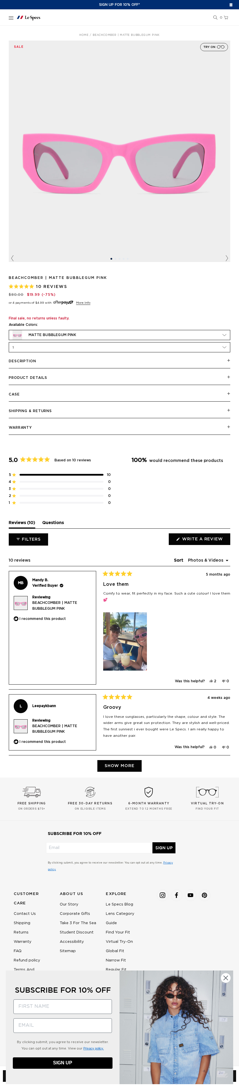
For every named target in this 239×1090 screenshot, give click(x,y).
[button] (215, 18)
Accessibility (72, 942)
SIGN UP (164, 847)
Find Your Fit (118, 932)
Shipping (22, 923)
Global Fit (115, 951)
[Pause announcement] (231, 4)
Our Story (69, 904)
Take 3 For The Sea (78, 923)
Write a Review (205, 541)
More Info (83, 302)
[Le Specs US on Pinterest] (204, 895)
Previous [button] (12, 258)
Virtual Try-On (119, 942)
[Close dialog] (226, 978)
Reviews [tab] (22, 524)
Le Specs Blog (119, 904)
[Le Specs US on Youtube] (190, 895)
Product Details (28, 377)
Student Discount (77, 932)
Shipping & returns (30, 411)
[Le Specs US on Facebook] (176, 895)
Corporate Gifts (75, 914)
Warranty (20, 427)
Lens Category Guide (120, 918)
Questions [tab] (53, 524)
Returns (21, 932)
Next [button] (226, 258)
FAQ (18, 951)
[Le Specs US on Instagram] (162, 895)
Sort (179, 560)
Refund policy (27, 960)
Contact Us (25, 914)
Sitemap (68, 951)
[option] (119, 151)
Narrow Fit (116, 960)
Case (14, 394)
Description (22, 361)
